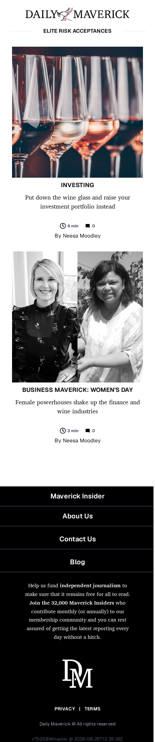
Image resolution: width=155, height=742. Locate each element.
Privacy (65, 709)
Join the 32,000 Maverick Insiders (71, 602)
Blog (77, 562)
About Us (77, 516)
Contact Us (77, 539)
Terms (93, 709)
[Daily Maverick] (77, 14)
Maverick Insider (77, 496)
